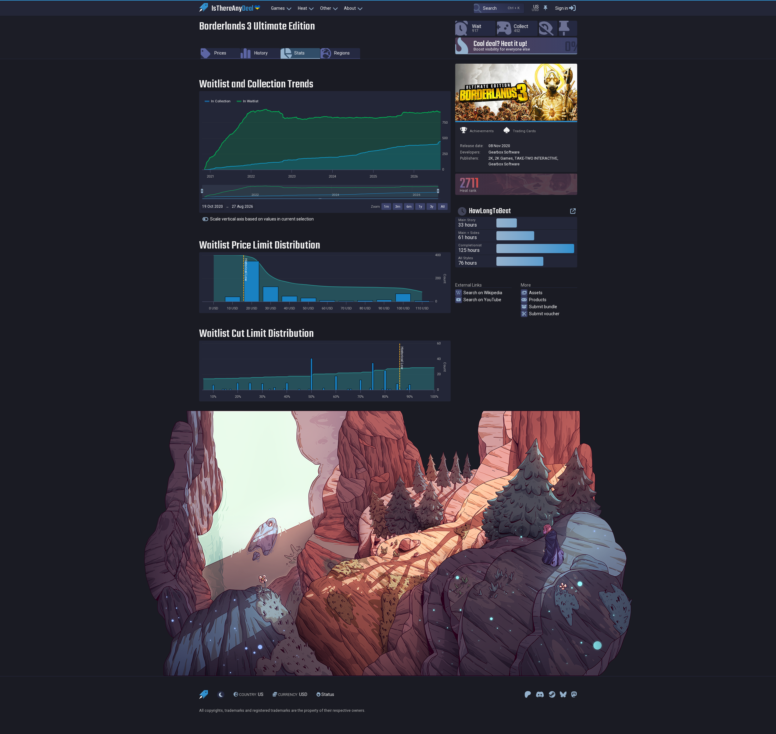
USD (292, 694)
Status (327, 694)
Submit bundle (543, 306)
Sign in (561, 8)
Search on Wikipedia (482, 292)
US (251, 694)
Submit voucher (544, 313)
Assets (535, 292)
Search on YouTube (482, 299)
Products (537, 299)
